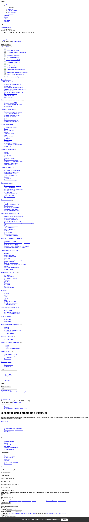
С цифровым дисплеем (11, 303)
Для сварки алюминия (10, 278)
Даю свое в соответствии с (34, 501)
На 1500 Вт (7, 319)
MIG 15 (6, 345)
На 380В (6, 328)
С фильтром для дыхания (11, 356)
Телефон (3, 499)
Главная (6, 407)
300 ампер (7, 298)
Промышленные (9, 287)
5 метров (6, 346)
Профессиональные (10, 301)
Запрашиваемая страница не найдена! (15, 408)
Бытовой (6, 293)
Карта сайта (7, 431)
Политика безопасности (11, 447)
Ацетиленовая (8, 365)
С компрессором (9, 333)
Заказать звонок (5, 502)
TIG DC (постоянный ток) (12, 313)
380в (5, 300)
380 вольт (7, 284)
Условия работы (9, 449)
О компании (7, 444)
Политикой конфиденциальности (56, 501)
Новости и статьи (9, 456)
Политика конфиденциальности (13, 430)
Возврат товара (8, 457)
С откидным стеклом (10, 354)
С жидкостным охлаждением (12, 348)
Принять (64, 519)
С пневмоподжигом (10, 331)
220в (5, 296)
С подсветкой (8, 357)
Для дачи (6, 280)
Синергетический (9, 304)
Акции (6, 443)
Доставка (7, 446)
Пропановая (7, 366)
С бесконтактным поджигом (12, 330)
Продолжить (4, 421)
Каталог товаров (6, 46)
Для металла (7, 275)
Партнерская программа (11, 462)
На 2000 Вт (7, 321)
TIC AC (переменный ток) (12, 312)
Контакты (7, 460)
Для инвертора (8, 339)
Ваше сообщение (6, 511)
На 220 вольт (8, 310)
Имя (2, 497)
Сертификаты (8, 464)
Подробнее (56, 519)
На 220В (6, 327)
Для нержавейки (9, 276)
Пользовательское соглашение (13, 428)
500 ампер (7, 286)
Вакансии (7, 459)
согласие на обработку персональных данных (22, 501)
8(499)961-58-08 (17, 41)
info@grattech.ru (5, 40)
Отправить (4, 515)
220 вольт (7, 283)
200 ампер (7, 281)
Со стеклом (7, 359)
